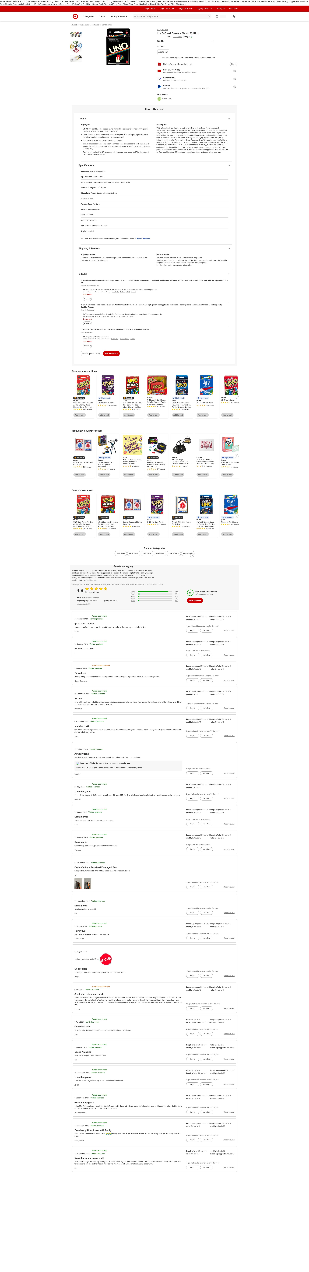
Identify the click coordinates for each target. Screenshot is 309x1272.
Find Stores (181, 4)
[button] (164, 37)
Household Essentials (137, 1)
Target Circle (170, 4)
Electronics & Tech (244, 1)
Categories (89, 16)
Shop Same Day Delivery (139, 4)
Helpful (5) (114, 316)
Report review (229, 630)
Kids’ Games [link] (160, 553)
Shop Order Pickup (121, 4)
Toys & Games (230, 1)
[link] (164, 36)
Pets (187, 1)
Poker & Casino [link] (174, 553)
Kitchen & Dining (92, 1)
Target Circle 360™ (186, 8)
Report (133, 292)
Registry (153, 4)
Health (192, 1)
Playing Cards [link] (187, 553)
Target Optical (29, 4)
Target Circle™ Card (166, 8)
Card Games (107, 25)
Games (96, 25)
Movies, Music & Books (274, 1)
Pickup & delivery (119, 16)
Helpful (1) (115, 292)
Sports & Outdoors (177, 1)
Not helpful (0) (125, 292)
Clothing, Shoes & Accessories (59, 1)
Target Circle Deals (95, 4)
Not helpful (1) (123, 316)
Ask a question (111, 353)
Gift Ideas (300, 1)
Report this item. (143, 239)
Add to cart (163, 52)
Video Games (258, 1)
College (33, 1)
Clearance (44, 4)
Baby (148, 1)
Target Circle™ (149, 8)
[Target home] (75, 16)
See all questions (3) (91, 353)
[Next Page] (237, 397)
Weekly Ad (108, 4)
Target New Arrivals (8, 1)
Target (74, 25)
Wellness (199, 1)
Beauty (154, 1)
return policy (167, 265)
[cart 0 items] (234, 16)
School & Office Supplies (213, 1)
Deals (37, 4)
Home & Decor (78, 1)
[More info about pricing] (213, 40)
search (209, 16)
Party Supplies (290, 1)
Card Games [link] (121, 553)
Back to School (23, 1)
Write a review (195, 600)
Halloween (41, 1)
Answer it (87, 299)
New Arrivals (54, 4)
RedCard (161, 4)
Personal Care (163, 1)
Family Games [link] (133, 553)
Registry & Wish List (204, 8)
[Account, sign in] (221, 16)
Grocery (124, 1)
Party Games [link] (147, 553)
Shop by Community (14, 4)
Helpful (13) (114, 339)
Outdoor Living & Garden (110, 1)
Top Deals (83, 4)
